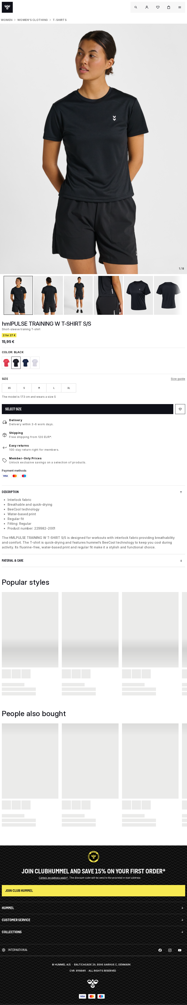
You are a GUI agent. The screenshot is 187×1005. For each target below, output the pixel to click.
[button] (146, 7)
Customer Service (16, 920)
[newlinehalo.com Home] (7, 7)
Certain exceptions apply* (53, 877)
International (18, 950)
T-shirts (60, 20)
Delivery (15, 420)
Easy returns (19, 445)
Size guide (178, 378)
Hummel (8, 908)
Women (6, 20)
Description (10, 492)
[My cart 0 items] (168, 7)
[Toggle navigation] (135, 7)
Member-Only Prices (25, 458)
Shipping (16, 433)
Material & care (12, 560)
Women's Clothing (32, 20)
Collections (12, 932)
